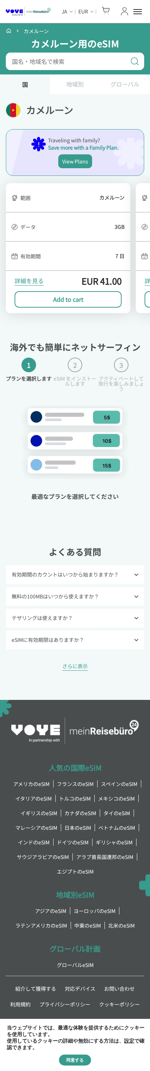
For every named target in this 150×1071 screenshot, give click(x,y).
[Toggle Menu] (138, 11)
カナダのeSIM (80, 813)
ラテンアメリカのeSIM (41, 925)
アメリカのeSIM (31, 783)
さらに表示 (75, 667)
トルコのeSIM (75, 798)
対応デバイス (80, 988)
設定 (129, 1041)
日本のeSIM (77, 827)
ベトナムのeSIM (116, 827)
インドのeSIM (34, 842)
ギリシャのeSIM (114, 842)
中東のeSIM (87, 925)
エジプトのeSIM (75, 871)
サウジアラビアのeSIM (43, 856)
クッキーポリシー (119, 1004)
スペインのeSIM (119, 783)
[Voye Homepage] (28, 11)
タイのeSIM (116, 813)
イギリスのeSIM (38, 813)
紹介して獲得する (35, 988)
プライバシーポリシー (64, 1004)
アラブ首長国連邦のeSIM (104, 856)
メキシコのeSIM (116, 798)
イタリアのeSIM (33, 798)
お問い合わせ (119, 988)
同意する (75, 1060)
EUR (83, 11)
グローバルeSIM (75, 964)
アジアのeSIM (50, 910)
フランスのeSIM (75, 783)
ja (64, 11)
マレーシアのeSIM (36, 827)
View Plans (75, 161)
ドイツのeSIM (72, 842)
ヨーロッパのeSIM (94, 910)
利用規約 (20, 1004)
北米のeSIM (121, 925)
